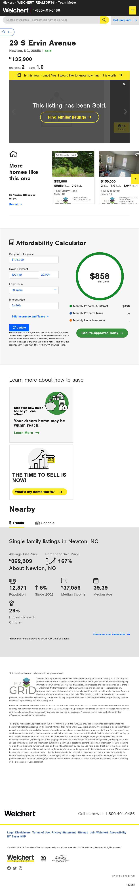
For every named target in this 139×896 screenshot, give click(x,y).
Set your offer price (21, 254)
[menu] (132, 10)
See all (14, 204)
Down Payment (18, 269)
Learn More (26, 432)
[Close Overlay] (124, 84)
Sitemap (82, 832)
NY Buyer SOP (16, 836)
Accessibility (118, 832)
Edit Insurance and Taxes (28, 316)
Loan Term (16, 284)
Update (21, 327)
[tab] (16, 524)
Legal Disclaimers (19, 832)
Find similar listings (67, 117)
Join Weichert (99, 832)
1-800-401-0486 (46, 10)
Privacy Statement (64, 832)
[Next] (135, 179)
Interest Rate (17, 300)
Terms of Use (41, 832)
